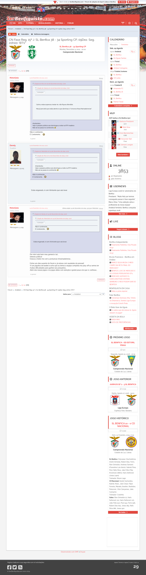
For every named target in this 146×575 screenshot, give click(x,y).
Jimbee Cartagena (120, 68)
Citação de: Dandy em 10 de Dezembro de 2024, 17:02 (53, 88)
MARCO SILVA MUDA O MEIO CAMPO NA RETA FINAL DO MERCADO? (121, 265)
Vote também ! (123, 155)
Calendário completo (122, 106)
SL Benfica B (118, 92)
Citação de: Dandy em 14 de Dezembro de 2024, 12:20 (50, 214)
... (20, 71)
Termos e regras (123, 562)
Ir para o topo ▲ (134, 562)
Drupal (82, 552)
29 (136, 566)
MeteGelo (14, 78)
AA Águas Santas (119, 58)
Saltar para (67, 294)
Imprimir (11, 65)
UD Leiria (116, 78)
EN (14, 23)
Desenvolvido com (68, 552)
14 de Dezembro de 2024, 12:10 (39, 78)
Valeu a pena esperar (119, 291)
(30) (124, 350)
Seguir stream (122, 229)
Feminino (124, 45)
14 (24, 71)
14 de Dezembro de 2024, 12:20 (39, 145)
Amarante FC (118, 88)
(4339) (124, 431)
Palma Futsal (118, 102)
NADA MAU (115, 319)
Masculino (113, 45)
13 (22, 71)
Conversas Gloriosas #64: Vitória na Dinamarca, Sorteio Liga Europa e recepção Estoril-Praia (123, 300)
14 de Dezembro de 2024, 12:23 (39, 208)
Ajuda (116, 562)
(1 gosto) (32, 138)
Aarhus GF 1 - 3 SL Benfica (123, 384)
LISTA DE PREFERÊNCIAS (121, 322)
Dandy (13, 145)
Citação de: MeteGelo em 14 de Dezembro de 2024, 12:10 (51, 151)
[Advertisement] (81, 17)
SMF (76, 552)
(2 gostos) (33, 274)
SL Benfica (117, 55)
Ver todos (122, 512)
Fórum (70, 23)
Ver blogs (129, 328)
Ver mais (122, 214)
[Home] (30, 15)
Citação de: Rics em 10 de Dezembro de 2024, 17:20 (50, 84)
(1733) (124, 389)
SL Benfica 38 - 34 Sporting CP (73, 47)
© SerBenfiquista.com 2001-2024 (18, 571)
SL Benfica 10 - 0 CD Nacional (123, 425)
